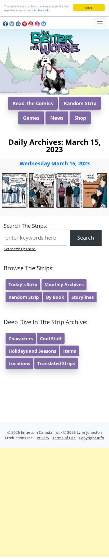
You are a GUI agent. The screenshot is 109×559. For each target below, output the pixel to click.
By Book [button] (55, 297)
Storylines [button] (82, 297)
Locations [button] (19, 363)
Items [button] (69, 351)
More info (43, 10)
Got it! (89, 8)
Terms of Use (64, 437)
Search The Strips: (25, 225)
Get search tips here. (20, 248)
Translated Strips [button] (56, 363)
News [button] (56, 118)
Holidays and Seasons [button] (32, 351)
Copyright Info (91, 437)
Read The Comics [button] (33, 103)
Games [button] (31, 118)
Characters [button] (20, 339)
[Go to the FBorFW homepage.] (55, 41)
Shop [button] (80, 118)
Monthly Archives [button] (64, 284)
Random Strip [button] (80, 103)
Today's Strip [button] (22, 284)
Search (85, 237)
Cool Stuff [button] (51, 339)
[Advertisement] (54, 502)
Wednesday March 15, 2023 (55, 163)
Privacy (43, 437)
